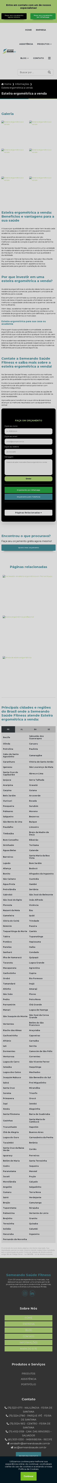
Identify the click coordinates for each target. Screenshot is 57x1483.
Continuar (28, 1476)
